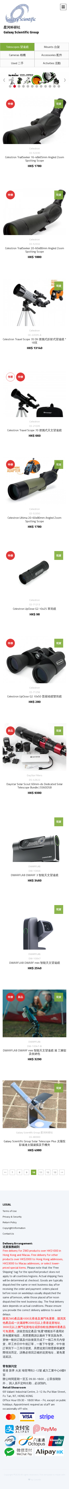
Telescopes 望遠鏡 (17, 46)
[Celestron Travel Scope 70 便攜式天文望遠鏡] (34, 393)
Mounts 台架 (52, 46)
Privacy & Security (12, 1216)
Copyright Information (14, 1228)
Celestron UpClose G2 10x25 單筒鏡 (34, 608)
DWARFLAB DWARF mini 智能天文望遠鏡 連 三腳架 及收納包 (34, 1052)
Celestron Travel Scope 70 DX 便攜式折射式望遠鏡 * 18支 (34, 341)
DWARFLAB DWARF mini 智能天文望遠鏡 (34, 962)
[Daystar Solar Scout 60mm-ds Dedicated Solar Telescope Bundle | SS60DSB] (34, 747)
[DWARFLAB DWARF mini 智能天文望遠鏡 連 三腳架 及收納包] (34, 1013)
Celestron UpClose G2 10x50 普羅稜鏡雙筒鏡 (34, 696)
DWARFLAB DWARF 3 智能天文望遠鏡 (34, 875)
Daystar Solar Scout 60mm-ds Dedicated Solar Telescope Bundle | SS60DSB (34, 785)
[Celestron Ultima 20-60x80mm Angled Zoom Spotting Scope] (34, 481)
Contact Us (8, 1233)
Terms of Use (10, 1211)
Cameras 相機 (17, 55)
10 (33, 1172)
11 (40, 1172)
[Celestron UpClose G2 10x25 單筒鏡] (34, 572)
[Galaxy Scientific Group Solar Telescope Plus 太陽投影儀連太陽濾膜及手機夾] (34, 1104)
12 (47, 1172)
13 (54, 1172)
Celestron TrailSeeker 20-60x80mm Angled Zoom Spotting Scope (34, 249)
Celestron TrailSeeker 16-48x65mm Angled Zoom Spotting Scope (34, 158)
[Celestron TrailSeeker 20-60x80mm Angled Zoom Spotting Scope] (34, 211)
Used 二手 (17, 63)
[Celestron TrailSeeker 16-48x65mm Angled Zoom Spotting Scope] (34, 120)
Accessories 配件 (51, 55)
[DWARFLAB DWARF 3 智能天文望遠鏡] (34, 838)
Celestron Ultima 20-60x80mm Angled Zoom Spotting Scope (34, 519)
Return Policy (10, 1222)
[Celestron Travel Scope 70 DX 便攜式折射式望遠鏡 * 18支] (34, 302)
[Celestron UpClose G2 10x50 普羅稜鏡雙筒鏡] (34, 659)
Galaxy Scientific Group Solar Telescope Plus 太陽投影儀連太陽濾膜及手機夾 (34, 1143)
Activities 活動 (52, 63)
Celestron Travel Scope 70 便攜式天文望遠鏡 (34, 430)
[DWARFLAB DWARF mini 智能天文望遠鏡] (34, 926)
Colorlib (37, 1480)
